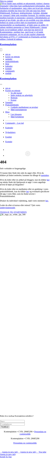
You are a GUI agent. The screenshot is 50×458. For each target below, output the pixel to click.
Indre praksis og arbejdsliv (22, 95)
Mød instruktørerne (19, 109)
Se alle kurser (16, 93)
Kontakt (8, 141)
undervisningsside (7, 208)
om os (7, 54)
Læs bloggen (16, 114)
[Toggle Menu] (1, 84)
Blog (7, 112)
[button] (7, 457)
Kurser (13, 100)
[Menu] (1, 49)
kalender (9, 66)
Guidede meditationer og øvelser (24, 107)
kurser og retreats (12, 57)
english (8, 73)
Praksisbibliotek (12, 105)
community (10, 71)
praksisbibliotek (12, 61)
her (48, 180)
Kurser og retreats (12, 90)
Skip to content (6, 1)
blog (7, 64)
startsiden (45, 175)
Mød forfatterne (17, 117)
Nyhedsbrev (10, 132)
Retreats (14, 98)
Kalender (9, 128)
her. (47, 201)
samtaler (8, 59)
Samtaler (9, 102)
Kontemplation (8, 44)
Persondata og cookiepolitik (25, 443)
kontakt (8, 68)
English (8, 137)
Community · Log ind (14, 123)
